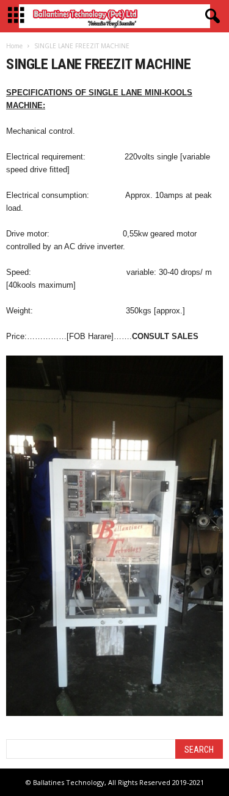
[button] (210, 16)
